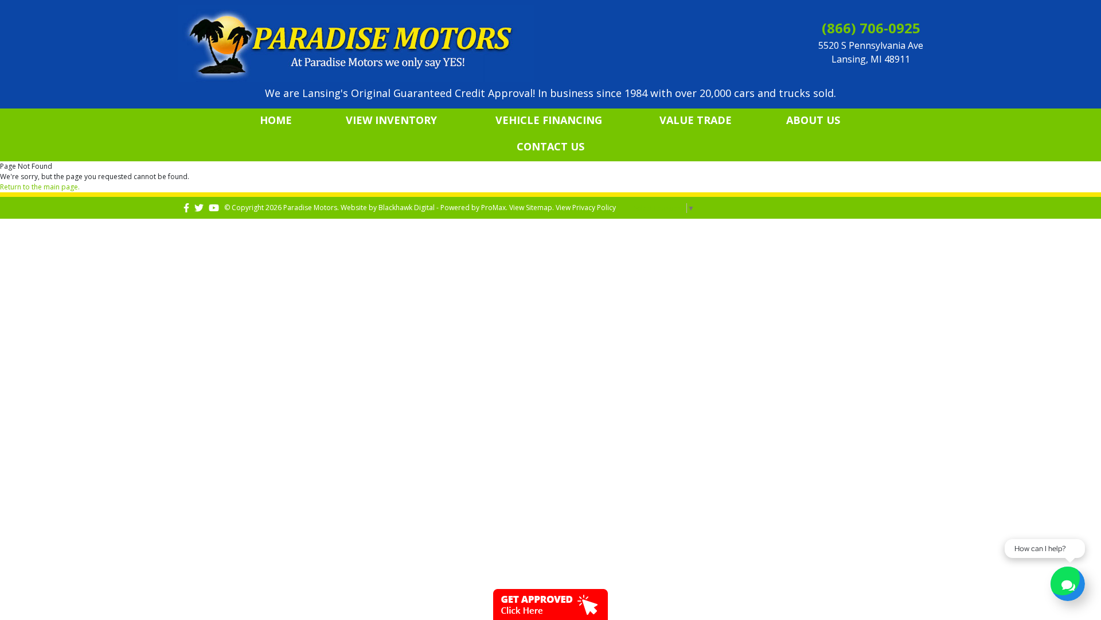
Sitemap (539, 207)
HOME (276, 120)
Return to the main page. (40, 187)
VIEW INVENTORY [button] (391, 120)
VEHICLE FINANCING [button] (548, 120)
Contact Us (550, 146)
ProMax (493, 207)
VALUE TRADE (695, 120)
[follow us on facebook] (186, 207)
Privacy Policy (594, 207)
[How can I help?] (1068, 585)
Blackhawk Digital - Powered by (429, 207)
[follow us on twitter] (199, 207)
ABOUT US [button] (813, 120)
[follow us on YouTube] (214, 207)
